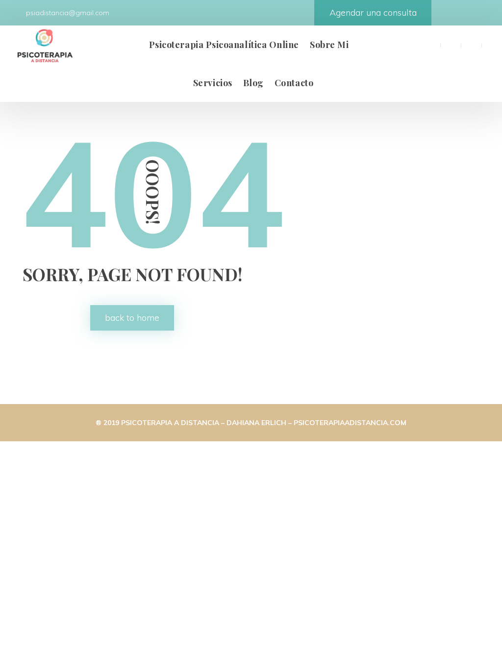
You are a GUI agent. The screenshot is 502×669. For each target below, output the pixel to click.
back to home (132, 317)
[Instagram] (471, 44)
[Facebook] (430, 44)
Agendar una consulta (373, 12)
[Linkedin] (450, 44)
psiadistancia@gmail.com (66, 12)
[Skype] (492, 44)
